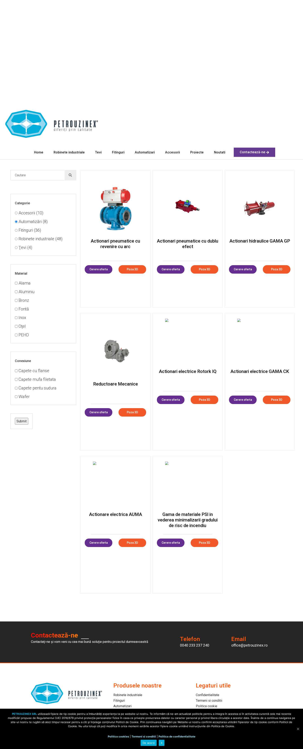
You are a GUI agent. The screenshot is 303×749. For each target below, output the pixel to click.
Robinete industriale (69, 152)
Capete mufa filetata (37, 379)
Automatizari (145, 152)
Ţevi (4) (25, 247)
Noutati (219, 152)
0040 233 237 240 (194, 645)
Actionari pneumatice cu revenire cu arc (115, 243)
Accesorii (172, 152)
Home (38, 152)
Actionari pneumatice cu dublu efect (187, 243)
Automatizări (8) (33, 221)
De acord (149, 742)
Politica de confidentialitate (177, 736)
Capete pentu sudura (37, 388)
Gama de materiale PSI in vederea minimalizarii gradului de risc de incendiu (188, 520)
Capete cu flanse (33, 370)
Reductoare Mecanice (115, 384)
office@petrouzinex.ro (249, 645)
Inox (22, 317)
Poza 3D (132, 269)
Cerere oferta (98, 269)
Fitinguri (118, 152)
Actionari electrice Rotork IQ (187, 371)
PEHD (23, 334)
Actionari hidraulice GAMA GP (259, 241)
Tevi (98, 152)
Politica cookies (118, 736)
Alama (24, 283)
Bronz (23, 300)
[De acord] (298, 729)
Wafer (24, 396)
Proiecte (197, 152)
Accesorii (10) (30, 212)
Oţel (22, 326)
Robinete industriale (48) (40, 238)
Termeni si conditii (209, 701)
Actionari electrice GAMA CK (259, 371)
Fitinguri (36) (29, 230)
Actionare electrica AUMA (115, 514)
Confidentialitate (207, 695)
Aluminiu (26, 291)
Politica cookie (206, 706)
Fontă (23, 309)
